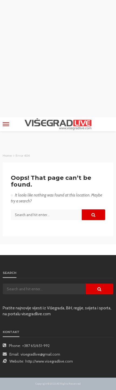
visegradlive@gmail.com (40, 354)
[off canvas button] (6, 124)
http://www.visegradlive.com (49, 361)
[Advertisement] (58, 58)
